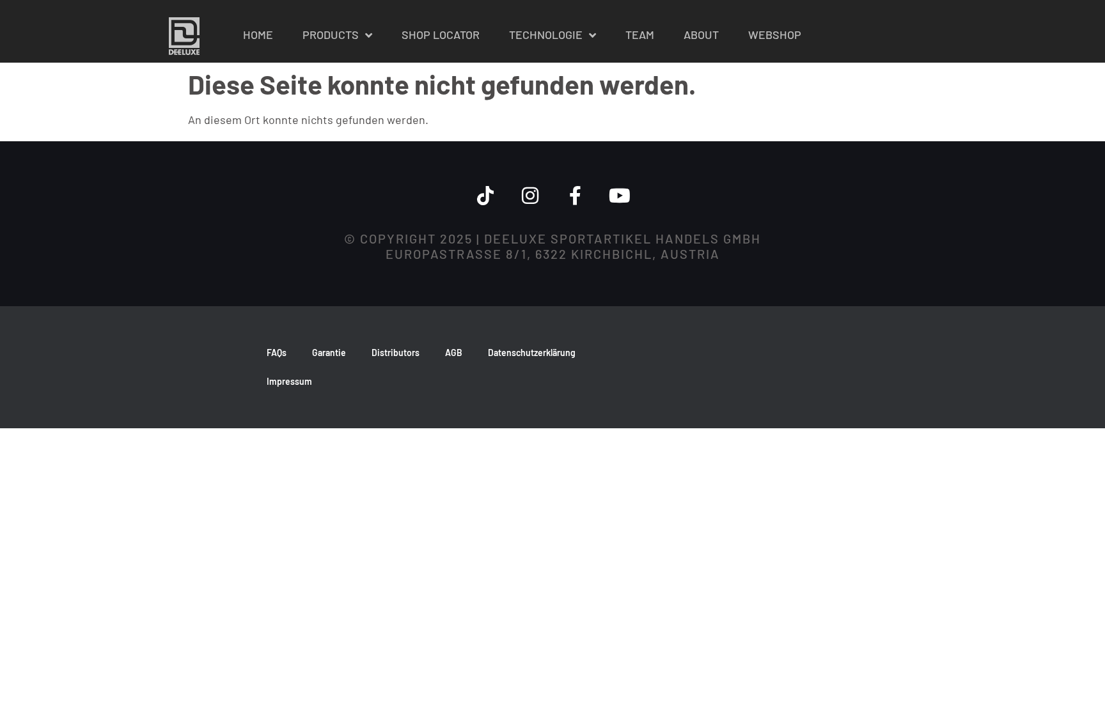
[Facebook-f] (574, 195)
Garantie (329, 352)
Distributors (395, 352)
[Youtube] (619, 195)
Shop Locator (441, 34)
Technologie (546, 34)
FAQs (276, 352)
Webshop (774, 34)
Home (258, 34)
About (701, 34)
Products (330, 34)
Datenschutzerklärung (532, 352)
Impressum (289, 381)
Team (639, 34)
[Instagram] (530, 195)
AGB (453, 352)
